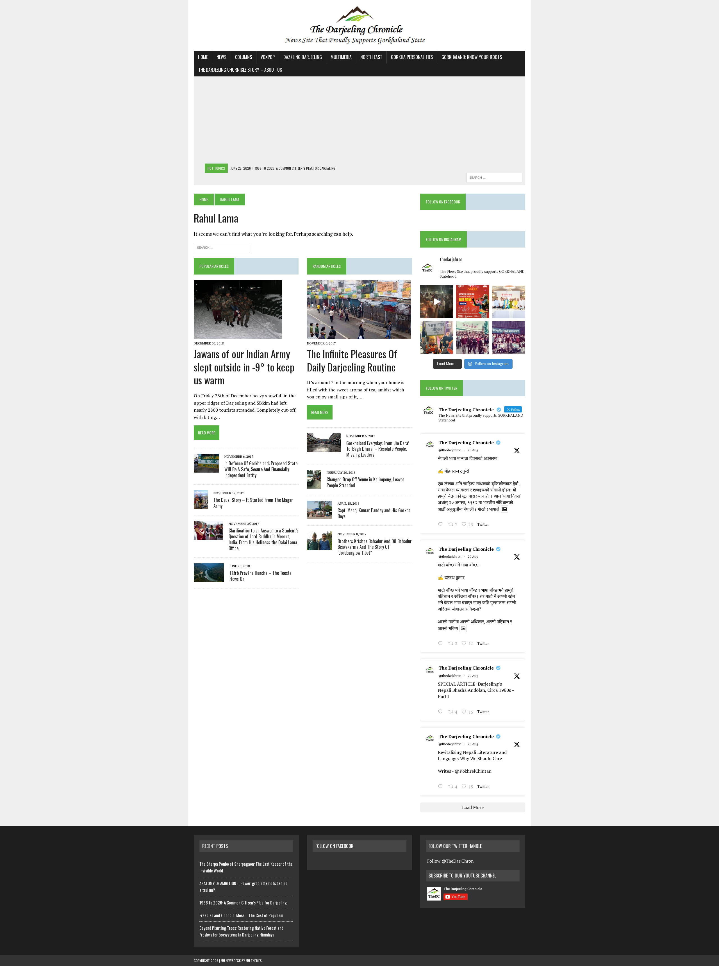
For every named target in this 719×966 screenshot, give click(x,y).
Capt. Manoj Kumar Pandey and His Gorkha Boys (374, 513)
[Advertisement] (359, 121)
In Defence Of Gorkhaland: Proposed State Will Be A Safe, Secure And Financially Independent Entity (260, 469)
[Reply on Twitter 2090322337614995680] (441, 525)
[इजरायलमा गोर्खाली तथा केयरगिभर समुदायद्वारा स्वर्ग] (436, 301)
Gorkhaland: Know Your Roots (472, 57)
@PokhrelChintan (473, 771)
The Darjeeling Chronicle (466, 442)
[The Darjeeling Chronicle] (359, 25)
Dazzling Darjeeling (302, 57)
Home (203, 57)
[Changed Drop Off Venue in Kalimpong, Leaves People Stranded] (314, 485)
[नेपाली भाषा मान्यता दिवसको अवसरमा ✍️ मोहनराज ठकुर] (472, 337)
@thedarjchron (449, 450)
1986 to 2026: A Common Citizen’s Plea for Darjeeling (243, 902)
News (221, 57)
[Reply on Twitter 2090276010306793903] (441, 712)
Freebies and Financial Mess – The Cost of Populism (241, 915)
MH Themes (254, 960)
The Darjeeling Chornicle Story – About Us (240, 69)
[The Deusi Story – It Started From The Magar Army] (201, 505)
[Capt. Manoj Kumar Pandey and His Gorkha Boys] (319, 516)
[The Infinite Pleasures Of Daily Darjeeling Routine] (359, 335)
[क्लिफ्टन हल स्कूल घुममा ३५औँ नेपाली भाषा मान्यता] (436, 337)
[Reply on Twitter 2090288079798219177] (441, 644)
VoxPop (268, 57)
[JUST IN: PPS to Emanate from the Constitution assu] (508, 301)
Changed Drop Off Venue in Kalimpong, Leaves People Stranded (365, 482)
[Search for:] (222, 247)
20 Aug (473, 450)
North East (371, 57)
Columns (243, 57)
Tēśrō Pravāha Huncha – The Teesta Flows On (260, 576)
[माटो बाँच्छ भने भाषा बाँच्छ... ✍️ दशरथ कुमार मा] (508, 337)
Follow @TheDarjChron (450, 861)
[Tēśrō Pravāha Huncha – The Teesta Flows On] (209, 578)
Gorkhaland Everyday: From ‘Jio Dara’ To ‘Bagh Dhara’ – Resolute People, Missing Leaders (377, 449)
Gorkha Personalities (412, 57)
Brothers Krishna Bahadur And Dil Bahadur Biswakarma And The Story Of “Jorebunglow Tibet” (375, 547)
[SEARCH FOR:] (494, 176)
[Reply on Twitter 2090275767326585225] (441, 787)
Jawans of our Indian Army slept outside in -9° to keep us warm (244, 366)
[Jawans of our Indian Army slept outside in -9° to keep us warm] (238, 335)
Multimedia (341, 57)
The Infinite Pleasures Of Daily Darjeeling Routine (352, 360)
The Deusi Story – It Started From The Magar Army (253, 502)
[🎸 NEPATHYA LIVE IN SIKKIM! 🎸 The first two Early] (472, 301)
